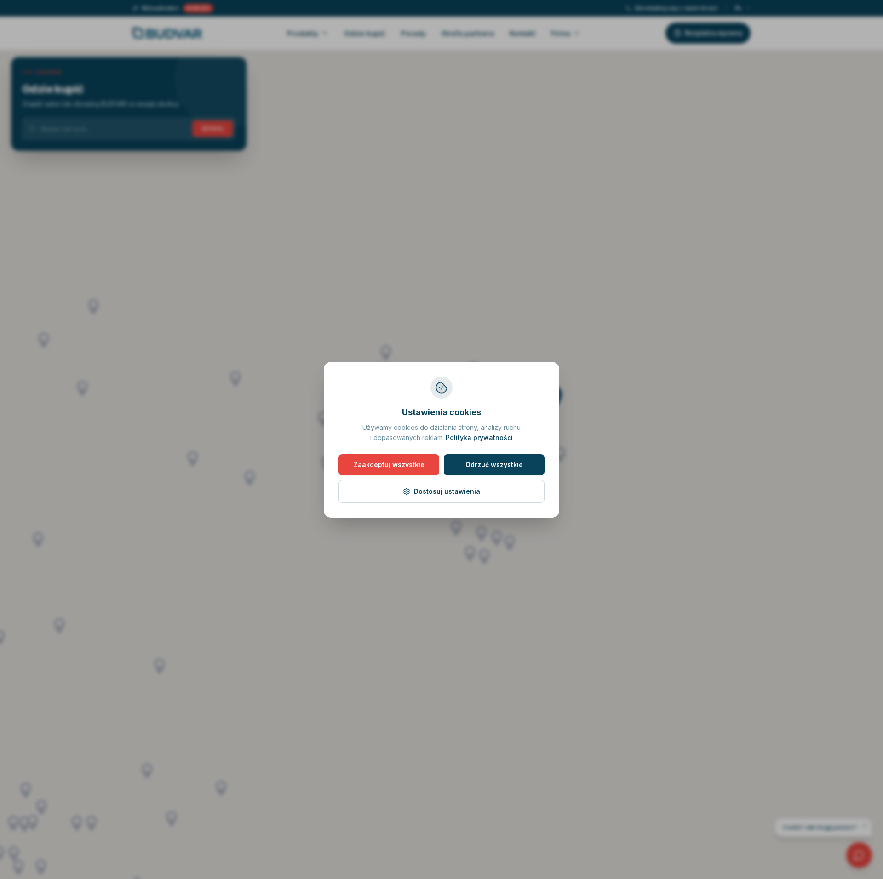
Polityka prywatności (479, 437)
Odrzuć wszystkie (494, 464)
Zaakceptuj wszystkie (389, 464)
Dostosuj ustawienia (447, 491)
